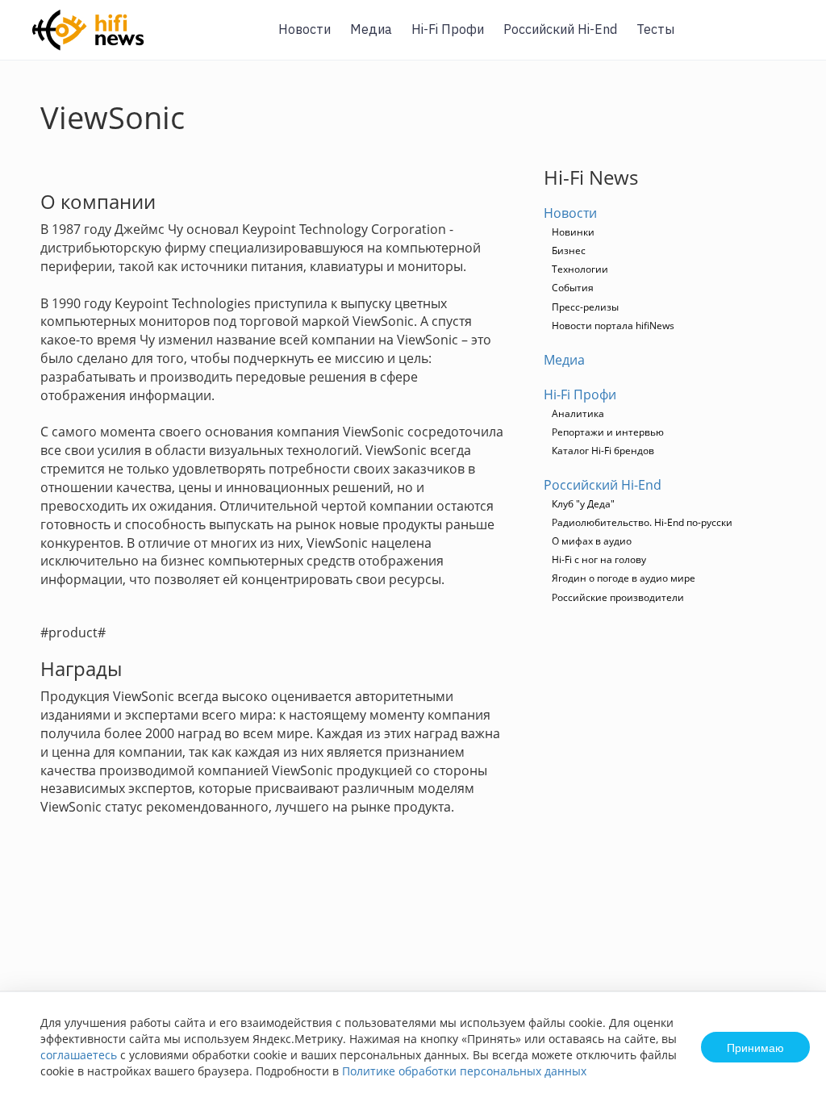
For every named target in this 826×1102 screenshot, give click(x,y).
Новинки (573, 232)
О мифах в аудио (592, 541)
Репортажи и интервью (608, 432)
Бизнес (569, 250)
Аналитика (578, 413)
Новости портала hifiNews (613, 325)
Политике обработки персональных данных (464, 1071)
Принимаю (755, 1047)
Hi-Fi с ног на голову (599, 559)
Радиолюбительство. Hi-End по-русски (642, 522)
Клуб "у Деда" (583, 504)
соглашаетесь (78, 1054)
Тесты (655, 29)
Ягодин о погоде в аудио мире (623, 578)
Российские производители (618, 597)
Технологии (580, 269)
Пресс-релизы (585, 307)
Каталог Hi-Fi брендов (603, 450)
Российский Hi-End (560, 29)
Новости (304, 29)
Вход (789, 39)
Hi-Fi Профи (447, 29)
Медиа (371, 29)
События (573, 287)
